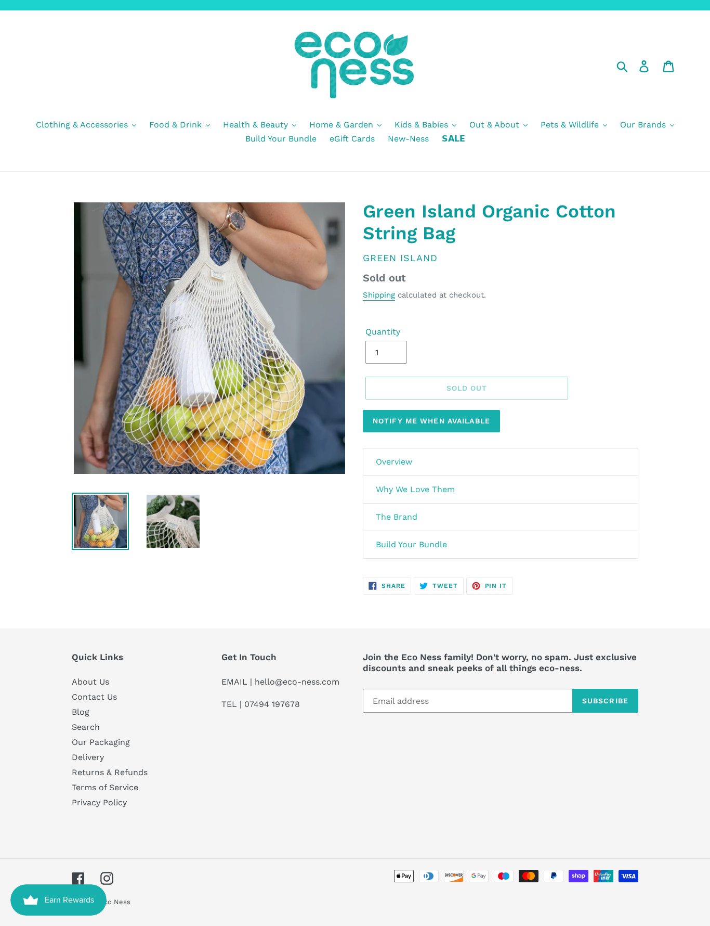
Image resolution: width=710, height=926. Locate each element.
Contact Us (94, 697)
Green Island (400, 257)
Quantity (382, 332)
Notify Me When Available (431, 421)
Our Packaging (101, 742)
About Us (90, 682)
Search (86, 727)
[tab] (500, 461)
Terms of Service (105, 787)
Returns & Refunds (110, 772)
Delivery (88, 757)
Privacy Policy (99, 802)
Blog (80, 712)
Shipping (379, 295)
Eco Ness (115, 902)
